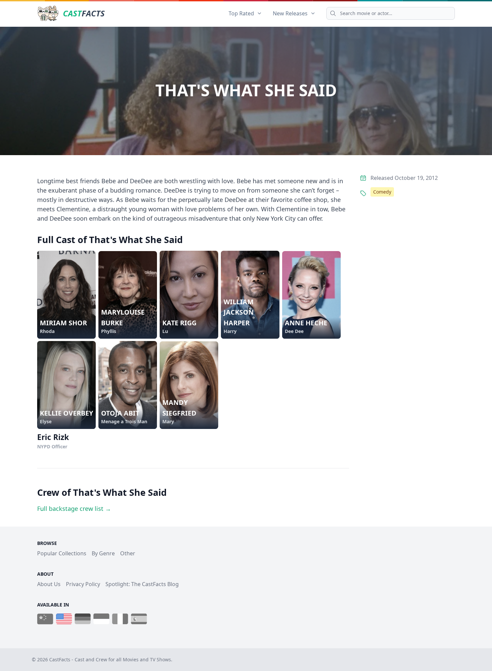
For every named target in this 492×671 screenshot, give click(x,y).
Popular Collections (61, 553)
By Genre (103, 553)
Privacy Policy (83, 584)
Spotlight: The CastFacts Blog (142, 584)
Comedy (382, 192)
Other (127, 553)
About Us (49, 584)
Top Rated (241, 13)
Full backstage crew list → (74, 509)
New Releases (290, 13)
